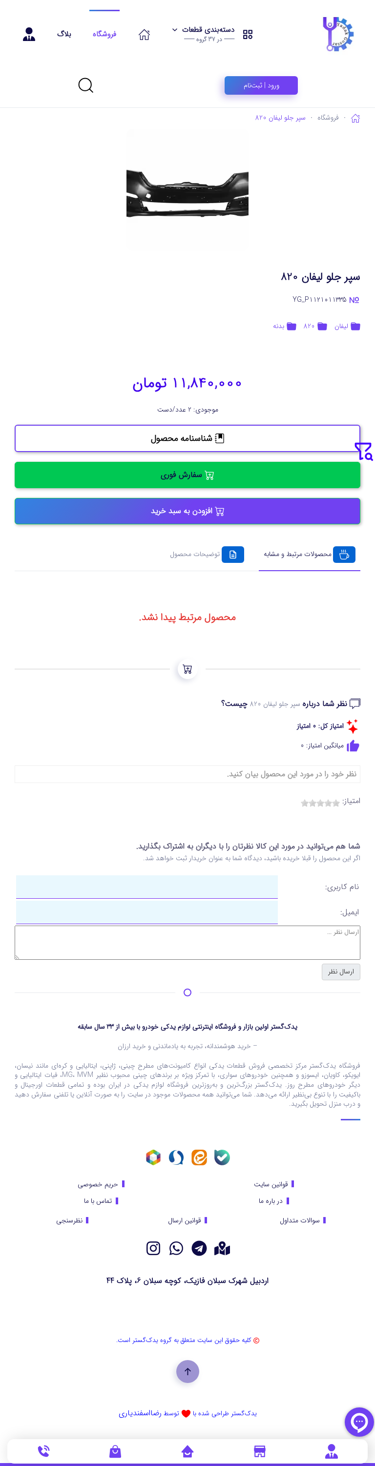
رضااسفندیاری (140, 1413)
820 (309, 326)
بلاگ (64, 34)
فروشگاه (104, 34)
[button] (212, 34)
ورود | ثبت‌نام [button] (261, 85)
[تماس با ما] (43, 1451)
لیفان (341, 326)
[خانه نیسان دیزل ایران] (176, 1247)
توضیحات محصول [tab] (195, 554)
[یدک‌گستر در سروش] (176, 1157)
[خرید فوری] (188, 669)
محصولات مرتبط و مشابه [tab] (298, 554)
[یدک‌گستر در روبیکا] (153, 1157)
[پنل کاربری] (331, 1451)
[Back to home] (314, 34)
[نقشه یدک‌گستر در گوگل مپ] (222, 1247)
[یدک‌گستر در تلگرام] (199, 1247)
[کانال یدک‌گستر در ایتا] (199, 1157)
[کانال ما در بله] (222, 1157)
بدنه (278, 326)
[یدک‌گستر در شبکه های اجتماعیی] (153, 1247)
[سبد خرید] (115, 1451)
